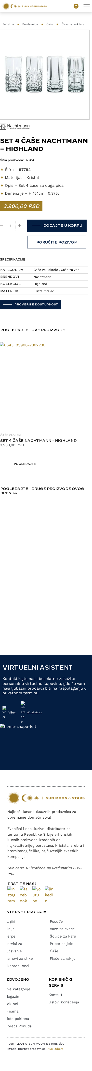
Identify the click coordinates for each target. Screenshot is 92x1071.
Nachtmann (42, 277)
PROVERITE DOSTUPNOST (36, 304)
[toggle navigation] (86, 6)
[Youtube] (36, 895)
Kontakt (55, 995)
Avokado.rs (55, 1049)
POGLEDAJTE (24, 464)
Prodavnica (30, 24)
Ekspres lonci (17, 966)
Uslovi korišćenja (64, 1002)
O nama (11, 1011)
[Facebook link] (24, 895)
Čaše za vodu (71, 270)
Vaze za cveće (62, 929)
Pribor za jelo (61, 943)
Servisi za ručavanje (13, 947)
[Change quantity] (1, 225)
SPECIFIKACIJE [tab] (12, 259)
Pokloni (11, 1004)
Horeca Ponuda (18, 1026)
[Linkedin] (49, 895)
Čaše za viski (10, 435)
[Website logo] (24, 6)
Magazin (12, 996)
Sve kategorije (17, 989)
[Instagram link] (11, 895)
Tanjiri (10, 921)
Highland (40, 284)
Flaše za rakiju (63, 958)
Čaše (49, 24)
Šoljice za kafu (63, 936)
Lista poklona (17, 1018)
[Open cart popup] (76, 6)
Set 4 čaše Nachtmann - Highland (38, 441)
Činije (10, 929)
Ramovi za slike (19, 958)
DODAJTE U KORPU (62, 225)
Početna (8, 24)
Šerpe (10, 936)
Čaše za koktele (73, 24)
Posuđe (56, 921)
